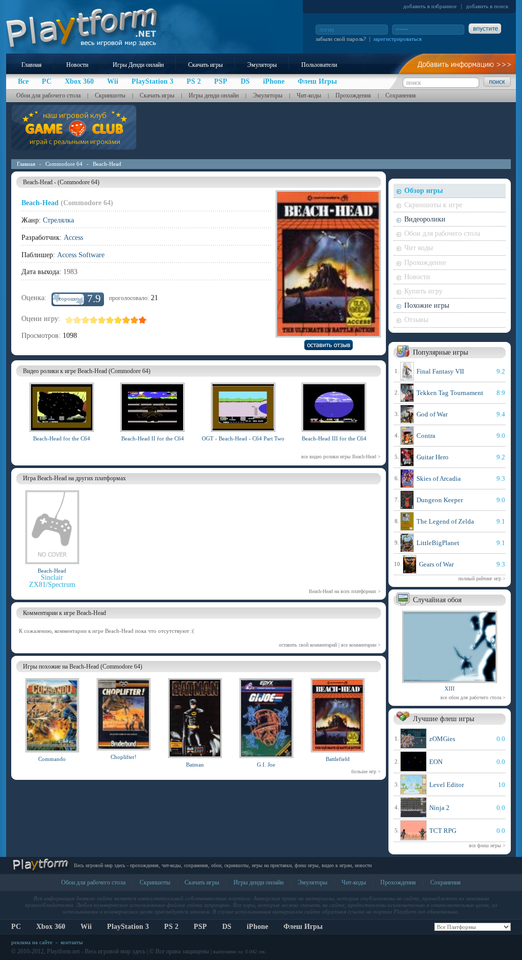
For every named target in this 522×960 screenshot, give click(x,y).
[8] (126, 320)
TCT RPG (442, 830)
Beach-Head (107, 164)
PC (16, 926)
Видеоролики (425, 219)
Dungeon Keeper (439, 500)
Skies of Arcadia (438, 478)
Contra (425, 435)
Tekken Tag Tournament (449, 393)
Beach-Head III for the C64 (334, 438)
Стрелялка (58, 220)
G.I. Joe (266, 764)
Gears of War (436, 564)
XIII (450, 688)
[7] (118, 320)
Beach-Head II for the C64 (152, 438)
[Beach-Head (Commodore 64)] (62, 433)
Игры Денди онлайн (138, 64)
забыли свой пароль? (341, 39)
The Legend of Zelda (445, 521)
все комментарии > (361, 645)
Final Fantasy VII (440, 371)
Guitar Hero (432, 457)
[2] (77, 320)
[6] (110, 320)
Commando (52, 759)
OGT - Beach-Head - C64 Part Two (243, 438)
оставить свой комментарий (308, 645)
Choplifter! (124, 757)
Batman (195, 764)
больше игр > (366, 771)
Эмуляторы (262, 64)
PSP (200, 926)
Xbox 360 (50, 926)
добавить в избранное (430, 6)
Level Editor (446, 785)
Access (73, 237)
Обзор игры (423, 190)
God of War (432, 414)
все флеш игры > (487, 845)
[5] (102, 320)
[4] (94, 320)
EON (435, 762)
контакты (72, 942)
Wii (86, 926)
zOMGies (442, 739)
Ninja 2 (439, 807)
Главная (31, 64)
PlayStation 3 (128, 926)
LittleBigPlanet (437, 543)
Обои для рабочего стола (48, 95)
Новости (77, 64)
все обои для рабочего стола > (473, 697)
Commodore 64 (64, 164)
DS (226, 926)
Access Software (81, 255)
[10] (143, 320)
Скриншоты (110, 95)
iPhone (257, 926)
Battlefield (338, 759)
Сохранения (400, 95)
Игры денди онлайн (214, 95)
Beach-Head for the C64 (61, 438)
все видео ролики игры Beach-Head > (341, 456)
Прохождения (353, 95)
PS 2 (171, 926)
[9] (134, 320)
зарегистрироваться (397, 39)
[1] (69, 320)
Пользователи (319, 64)
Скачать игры (205, 64)
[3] (86, 320)
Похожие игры (426, 305)
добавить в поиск (487, 6)
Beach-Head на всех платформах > (345, 591)
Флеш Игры (303, 926)
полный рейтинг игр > (482, 578)
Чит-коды (309, 95)
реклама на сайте (32, 942)
